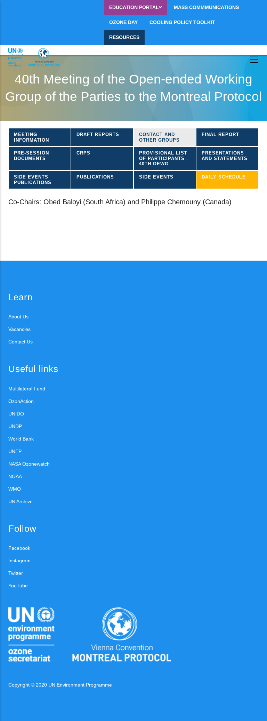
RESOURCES (124, 37)
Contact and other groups (159, 137)
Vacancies (19, 329)
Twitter (15, 573)
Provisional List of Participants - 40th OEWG (163, 158)
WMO (14, 489)
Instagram (19, 560)
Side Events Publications (32, 179)
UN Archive (20, 501)
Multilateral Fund (26, 388)
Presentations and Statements (225, 155)
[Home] (39, 57)
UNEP (15, 451)
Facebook (19, 548)
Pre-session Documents (31, 155)
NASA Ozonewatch (29, 464)
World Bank (21, 439)
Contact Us (20, 341)
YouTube (18, 585)
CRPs (83, 153)
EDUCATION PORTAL (134, 7)
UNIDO (16, 414)
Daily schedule (224, 177)
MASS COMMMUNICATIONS (206, 7)
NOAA (15, 476)
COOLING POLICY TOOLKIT (182, 22)
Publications (95, 177)
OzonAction (21, 401)
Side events (156, 177)
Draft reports (97, 134)
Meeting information (31, 137)
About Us (18, 316)
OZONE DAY (123, 22)
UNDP (15, 426)
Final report (220, 134)
